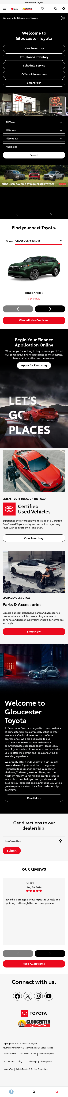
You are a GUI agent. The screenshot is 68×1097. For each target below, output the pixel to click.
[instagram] (38, 996)
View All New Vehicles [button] (34, 320)
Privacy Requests (46, 1053)
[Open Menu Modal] (4, 8)
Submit (11, 850)
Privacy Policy (10, 1053)
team (31, 735)
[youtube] (48, 996)
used (18, 765)
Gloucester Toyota (28, 1043)
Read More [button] (34, 798)
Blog (20, 1061)
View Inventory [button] (34, 538)
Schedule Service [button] (34, 65)
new (7, 765)
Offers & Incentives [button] (34, 74)
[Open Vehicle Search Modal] (34, 1092)
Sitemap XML (46, 1061)
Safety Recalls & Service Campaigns (32, 1069)
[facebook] (17, 996)
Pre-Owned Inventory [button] (34, 57)
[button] (17, 214)
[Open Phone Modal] (55, 8)
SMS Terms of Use (28, 1053)
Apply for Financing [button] (34, 365)
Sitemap (32, 1061)
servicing (10, 756)
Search (34, 155)
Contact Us (9, 1061)
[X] (28, 996)
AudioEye (8, 1069)
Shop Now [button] (34, 631)
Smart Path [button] (34, 82)
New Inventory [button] (34, 48)
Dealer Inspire (47, 1047)
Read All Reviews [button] (34, 963)
